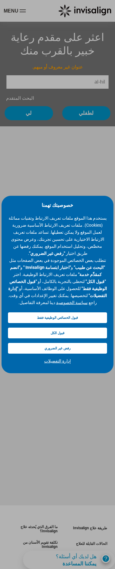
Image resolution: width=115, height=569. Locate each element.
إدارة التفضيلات (57, 361)
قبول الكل (57, 333)
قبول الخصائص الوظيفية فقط (57, 318)
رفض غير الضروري (57, 348)
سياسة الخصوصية (72, 302)
